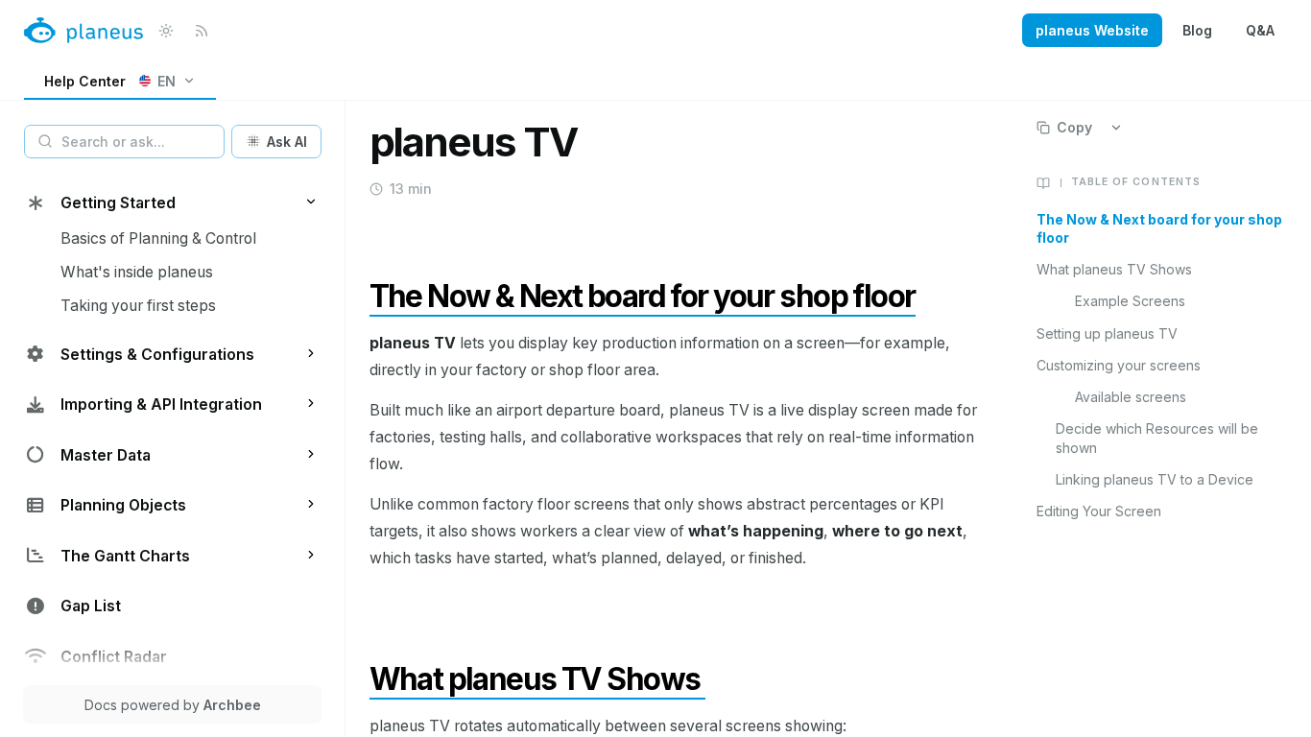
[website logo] (83, 31)
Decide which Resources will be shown (1157, 437)
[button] (311, 202)
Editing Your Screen (1099, 511)
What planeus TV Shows (1114, 269)
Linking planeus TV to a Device (1154, 479)
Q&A (1260, 30)
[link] (120, 82)
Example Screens (1130, 301)
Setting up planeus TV (1107, 333)
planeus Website (1092, 30)
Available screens (1130, 397)
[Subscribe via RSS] (202, 30)
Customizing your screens (1119, 365)
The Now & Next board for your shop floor (1159, 228)
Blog (1197, 30)
